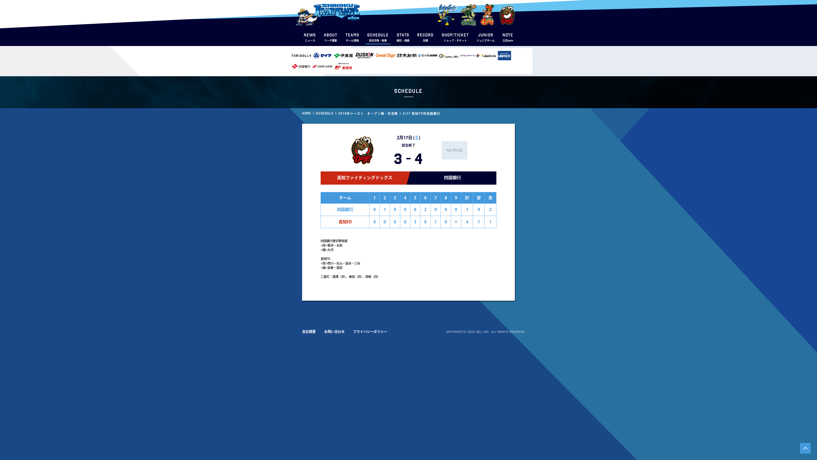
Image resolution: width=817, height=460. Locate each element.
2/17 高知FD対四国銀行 (421, 113)
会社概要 (309, 331)
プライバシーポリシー (370, 331)
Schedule (324, 113)
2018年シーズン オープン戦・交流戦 (368, 113)
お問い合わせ (334, 331)
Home (306, 113)
